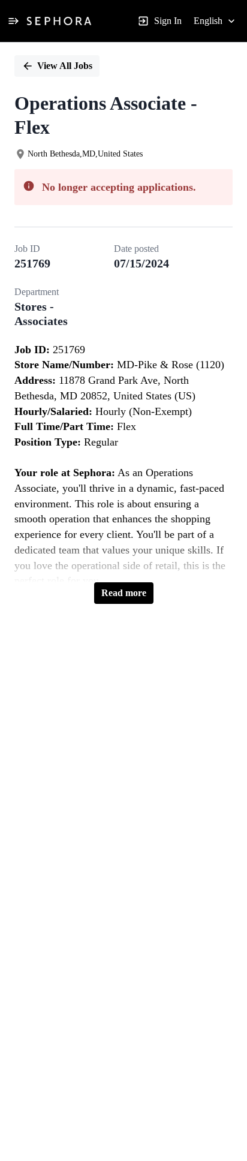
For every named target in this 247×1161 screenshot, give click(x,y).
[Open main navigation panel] (13, 21)
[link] (59, 21)
